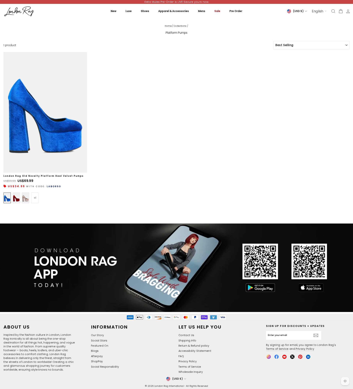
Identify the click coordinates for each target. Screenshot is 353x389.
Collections (180, 26)
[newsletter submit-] (316, 335)
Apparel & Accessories (173, 11)
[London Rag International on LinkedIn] (308, 356)
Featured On (99, 346)
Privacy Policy (188, 361)
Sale (217, 11)
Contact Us (186, 335)
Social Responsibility (105, 367)
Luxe (129, 11)
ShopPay (97, 361)
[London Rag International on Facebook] (276, 356)
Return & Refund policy (194, 346)
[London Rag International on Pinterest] (300, 356)
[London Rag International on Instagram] (268, 356)
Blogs (95, 351)
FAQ (181, 356)
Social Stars (99, 340)
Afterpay (97, 356)
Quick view (45, 168)
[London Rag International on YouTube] (284, 356)
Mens (201, 11)
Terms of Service (190, 367)
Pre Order (235, 11)
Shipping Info (187, 340)
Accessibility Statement (195, 351)
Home (168, 26)
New (113, 11)
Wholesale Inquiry (191, 372)
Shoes (145, 11)
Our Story (97, 335)
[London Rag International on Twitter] (292, 356)
